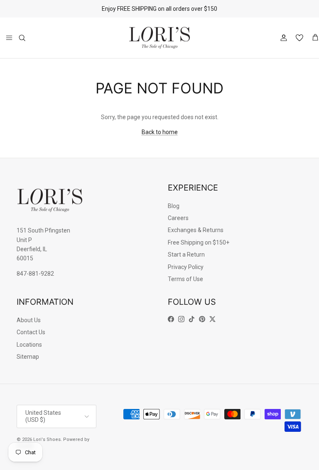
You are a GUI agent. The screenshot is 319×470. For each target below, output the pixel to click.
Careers (178, 218)
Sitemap (28, 356)
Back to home (160, 132)
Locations (29, 344)
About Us (29, 320)
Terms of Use (185, 279)
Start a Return (186, 254)
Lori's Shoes (47, 439)
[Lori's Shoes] (159, 38)
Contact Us (31, 332)
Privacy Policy (186, 267)
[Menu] (9, 38)
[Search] (22, 38)
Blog (173, 206)
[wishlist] (299, 37)
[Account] (282, 38)
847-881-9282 (35, 273)
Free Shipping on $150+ (198, 242)
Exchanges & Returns (195, 230)
